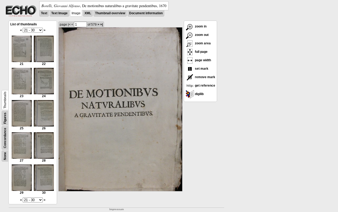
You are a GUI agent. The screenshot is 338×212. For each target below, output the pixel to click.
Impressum (116, 209)
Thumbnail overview (110, 13)
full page (201, 52)
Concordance (5, 138)
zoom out (201, 35)
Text (44, 13)
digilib (199, 94)
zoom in (200, 26)
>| (101, 24)
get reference (204, 85)
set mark (201, 68)
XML (87, 13)
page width (202, 60)
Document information (146, 13)
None (5, 156)
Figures (5, 118)
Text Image (59, 13)
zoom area (202, 43)
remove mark (204, 77)
